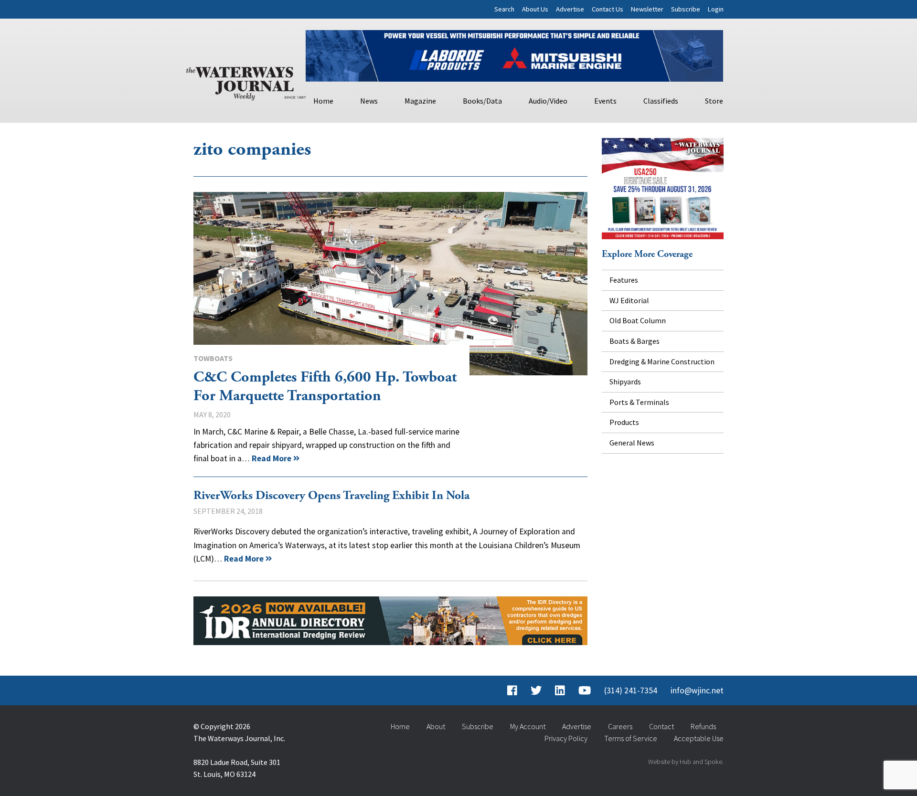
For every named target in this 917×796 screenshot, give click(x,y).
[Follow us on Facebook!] (512, 690)
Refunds (703, 726)
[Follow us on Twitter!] (536, 690)
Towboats (213, 358)
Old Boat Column (637, 320)
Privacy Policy (565, 738)
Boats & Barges (634, 341)
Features (623, 280)
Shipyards (625, 381)
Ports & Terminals (639, 402)
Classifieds (660, 101)
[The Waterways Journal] (246, 81)
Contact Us (607, 9)
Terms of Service (630, 738)
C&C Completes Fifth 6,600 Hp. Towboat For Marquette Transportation (390, 283)
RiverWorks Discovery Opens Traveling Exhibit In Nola (331, 495)
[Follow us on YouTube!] (584, 690)
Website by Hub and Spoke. (686, 761)
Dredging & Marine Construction (661, 361)
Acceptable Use (699, 738)
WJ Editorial (629, 300)
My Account (527, 726)
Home (323, 101)
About (436, 726)
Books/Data (482, 101)
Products (624, 422)
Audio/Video (548, 101)
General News (631, 442)
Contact (661, 726)
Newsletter (647, 9)
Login (716, 9)
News (369, 101)
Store (714, 101)
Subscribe (685, 9)
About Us (535, 9)
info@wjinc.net (697, 690)
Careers (620, 726)
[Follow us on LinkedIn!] (560, 690)
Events (605, 101)
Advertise (570, 9)
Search (504, 9)
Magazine (420, 101)
